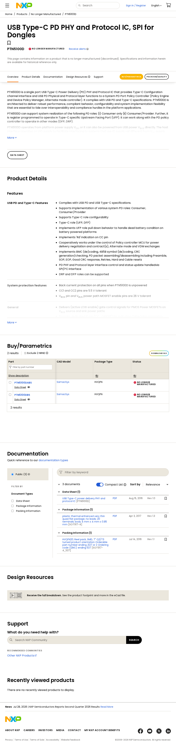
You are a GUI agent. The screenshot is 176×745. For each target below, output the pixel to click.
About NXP (12, 730)
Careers (29, 730)
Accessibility (52, 739)
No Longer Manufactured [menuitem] (46, 14)
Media (60, 730)
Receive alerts (77, 49)
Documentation (53, 77)
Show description (18, 375)
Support (98, 77)
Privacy (9, 739)
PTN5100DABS (23, 382)
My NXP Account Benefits (102, 730)
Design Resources (76, 77)
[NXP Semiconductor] (24, 5)
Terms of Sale (37, 739)
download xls (159, 353)
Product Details (31, 77)
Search (134, 640)
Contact (74, 730)
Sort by (135, 484)
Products (22, 14)
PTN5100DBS (22, 395)
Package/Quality (157, 76)
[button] (156, 5)
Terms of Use (21, 739)
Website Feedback (70, 739)
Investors (45, 730)
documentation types (53, 460)
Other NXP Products (20, 656)
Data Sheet (20, 387)
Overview (12, 77)
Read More (107, 706)
